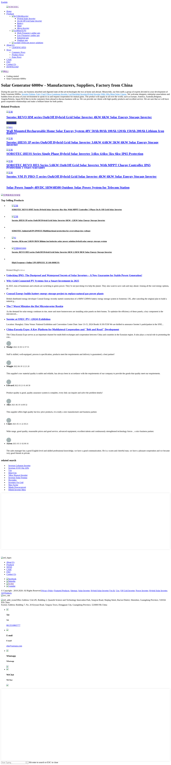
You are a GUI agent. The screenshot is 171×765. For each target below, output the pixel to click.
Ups (117, 590)
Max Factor (13, 485)
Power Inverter (142, 590)
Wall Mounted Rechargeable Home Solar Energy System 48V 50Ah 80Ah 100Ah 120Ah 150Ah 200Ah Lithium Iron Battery (85, 132)
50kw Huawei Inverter (18, 475)
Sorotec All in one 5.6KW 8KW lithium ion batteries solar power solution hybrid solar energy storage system (59, 241)
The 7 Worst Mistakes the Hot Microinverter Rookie (34, 306)
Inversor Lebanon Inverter (19, 465)
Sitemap (73, 590)
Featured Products (61, 590)
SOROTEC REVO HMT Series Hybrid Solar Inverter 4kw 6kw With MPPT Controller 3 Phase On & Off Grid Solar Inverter (67, 209)
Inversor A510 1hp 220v (18, 468)
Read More (11, 123)
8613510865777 (13, 625)
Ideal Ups (12, 473)
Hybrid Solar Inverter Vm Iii (103, 590)
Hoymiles (12, 480)
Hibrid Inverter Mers (17, 490)
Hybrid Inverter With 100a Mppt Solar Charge (106, 94)
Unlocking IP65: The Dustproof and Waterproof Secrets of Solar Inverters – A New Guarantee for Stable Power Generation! (74, 275)
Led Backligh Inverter (77, 94)
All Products (6, 593)
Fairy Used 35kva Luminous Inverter (51, 94)
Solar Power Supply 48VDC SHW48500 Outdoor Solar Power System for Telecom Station (67, 187)
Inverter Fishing (28, 94)
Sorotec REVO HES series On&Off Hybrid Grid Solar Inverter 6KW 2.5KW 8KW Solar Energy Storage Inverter (62, 252)
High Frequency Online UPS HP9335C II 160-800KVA (35, 262)
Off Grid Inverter (127, 590)
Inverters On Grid (15, 482)
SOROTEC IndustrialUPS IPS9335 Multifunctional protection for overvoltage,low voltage (51, 231)
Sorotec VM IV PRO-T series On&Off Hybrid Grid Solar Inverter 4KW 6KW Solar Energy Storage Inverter (81, 176)
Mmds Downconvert (17, 487)
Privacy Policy (47, 590)
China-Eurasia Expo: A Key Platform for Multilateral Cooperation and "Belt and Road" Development (62, 329)
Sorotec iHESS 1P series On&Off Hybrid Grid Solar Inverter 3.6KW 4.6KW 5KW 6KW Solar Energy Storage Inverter (82, 143)
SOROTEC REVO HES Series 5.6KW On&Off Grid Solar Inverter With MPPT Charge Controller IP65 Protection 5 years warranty (78, 166)
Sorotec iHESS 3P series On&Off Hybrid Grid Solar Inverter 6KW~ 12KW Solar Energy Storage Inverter (58, 220)
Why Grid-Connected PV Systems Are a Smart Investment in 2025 (42, 280)
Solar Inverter (84, 590)
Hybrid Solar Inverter (158, 590)
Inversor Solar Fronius (17, 477)
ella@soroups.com (14, 646)
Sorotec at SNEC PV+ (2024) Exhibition (28, 319)
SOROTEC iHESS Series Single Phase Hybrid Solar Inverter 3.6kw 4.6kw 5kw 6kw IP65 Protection (74, 153)
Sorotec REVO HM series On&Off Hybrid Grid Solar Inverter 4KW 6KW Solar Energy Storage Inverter (79, 117)
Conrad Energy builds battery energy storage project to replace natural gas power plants (55, 293)
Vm (10, 470)
